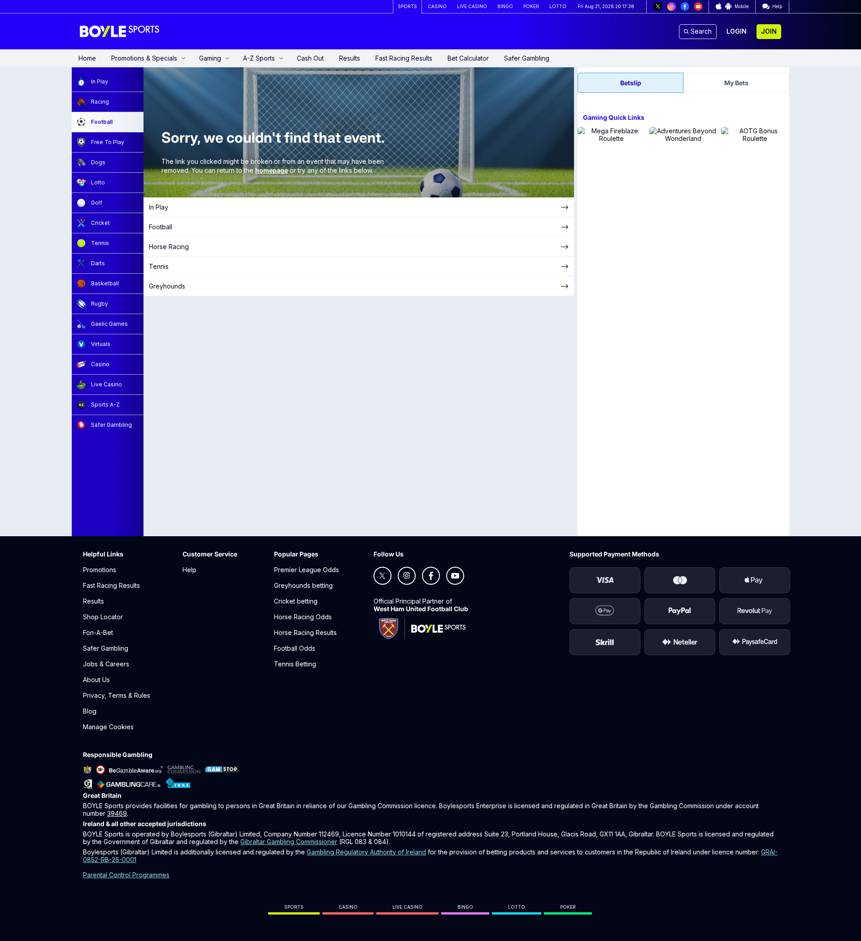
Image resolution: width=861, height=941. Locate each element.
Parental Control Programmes (126, 875)
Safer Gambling (526, 58)
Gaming (210, 58)
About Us (96, 679)
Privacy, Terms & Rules (116, 695)
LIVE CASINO (472, 6)
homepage (271, 170)
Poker (568, 907)
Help (189, 569)
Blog (89, 711)
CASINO (437, 6)
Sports (294, 907)
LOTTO (557, 6)
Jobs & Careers (106, 664)
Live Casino (407, 907)
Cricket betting (295, 601)
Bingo (465, 907)
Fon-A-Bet (98, 632)
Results (349, 58)
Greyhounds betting (303, 585)
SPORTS (407, 6)
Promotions (99, 569)
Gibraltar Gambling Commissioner (288, 841)
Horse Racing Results (305, 632)
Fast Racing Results (403, 58)
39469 (117, 813)
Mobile (741, 6)
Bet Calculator (468, 58)
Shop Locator (103, 617)
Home (87, 58)
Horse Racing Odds (303, 617)
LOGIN (736, 31)
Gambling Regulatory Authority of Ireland (366, 852)
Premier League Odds (306, 569)
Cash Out (310, 58)
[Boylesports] (120, 31)
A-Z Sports (259, 58)
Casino (348, 907)
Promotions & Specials (144, 58)
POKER (531, 6)
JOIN (769, 31)
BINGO (505, 6)
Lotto (516, 907)
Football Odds (294, 648)
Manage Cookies (108, 727)
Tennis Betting (295, 664)
